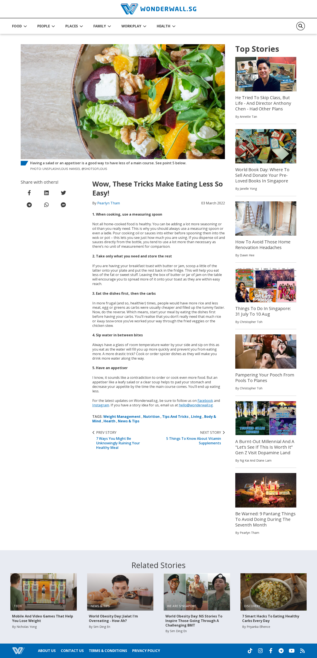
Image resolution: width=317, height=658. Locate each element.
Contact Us (72, 650)
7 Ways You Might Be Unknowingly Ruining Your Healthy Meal (118, 440)
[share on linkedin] (46, 192)
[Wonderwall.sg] (158, 8)
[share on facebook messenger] (63, 205)
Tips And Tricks (175, 416)
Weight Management (122, 416)
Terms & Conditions (108, 650)
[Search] (300, 26)
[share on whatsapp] (46, 205)
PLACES (71, 26)
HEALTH (163, 26)
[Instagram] (260, 650)
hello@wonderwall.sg (196, 405)
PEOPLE (43, 26)
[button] (19, 26)
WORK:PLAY (131, 26)
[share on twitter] (63, 192)
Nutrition (151, 416)
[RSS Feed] (302, 650)
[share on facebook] (29, 192)
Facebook (205, 400)
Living (196, 416)
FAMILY (99, 26)
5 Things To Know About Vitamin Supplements (193, 437)
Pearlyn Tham (108, 203)
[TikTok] (250, 650)
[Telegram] (281, 650)
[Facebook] (270, 650)
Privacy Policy (146, 650)
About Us (47, 650)
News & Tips (128, 421)
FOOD (17, 26)
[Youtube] (292, 650)
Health (109, 421)
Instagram (100, 405)
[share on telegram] (29, 205)
